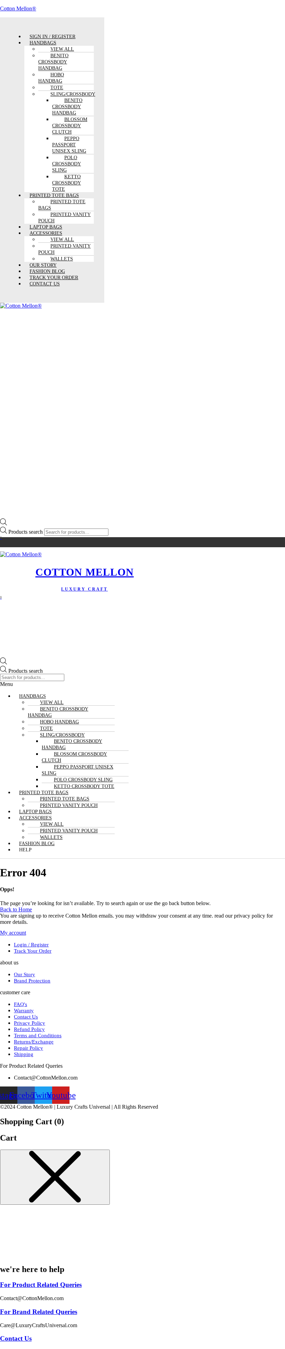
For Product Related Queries (41, 1284)
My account (13, 933)
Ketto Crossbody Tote (66, 183)
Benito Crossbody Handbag (53, 62)
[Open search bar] (3, 523)
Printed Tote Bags (62, 204)
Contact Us (45, 283)
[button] (142, 684)
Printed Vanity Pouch (64, 217)
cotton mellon (84, 572)
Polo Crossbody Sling (66, 164)
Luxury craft (84, 589)
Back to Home (16, 909)
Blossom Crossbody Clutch (69, 126)
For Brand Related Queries (38, 1311)
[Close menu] (55, 1177)
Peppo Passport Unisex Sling (69, 145)
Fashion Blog (37, 843)
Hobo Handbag (51, 78)
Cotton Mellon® (18, 8)
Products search (26, 532)
